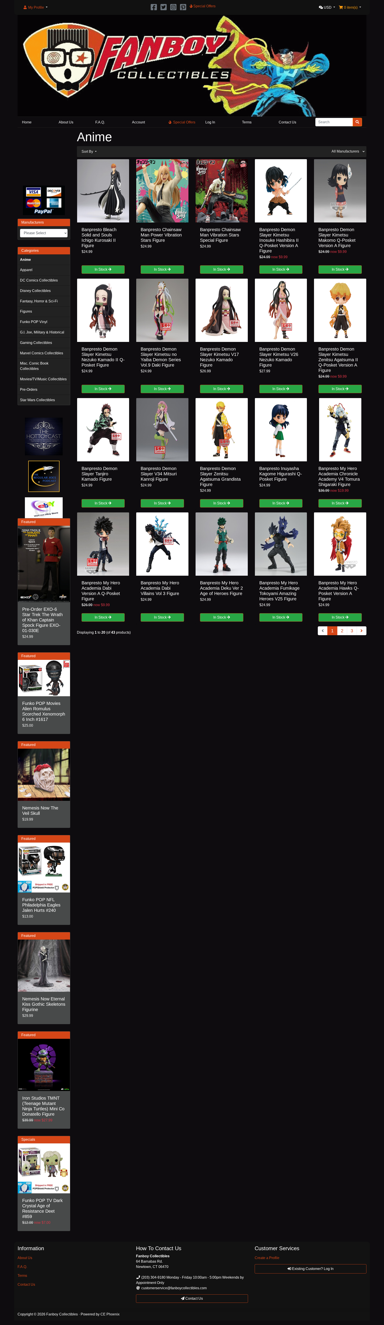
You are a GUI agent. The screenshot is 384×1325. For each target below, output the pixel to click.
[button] (35, 7)
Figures (26, 311)
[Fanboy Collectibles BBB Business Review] (44, 156)
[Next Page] (361, 630)
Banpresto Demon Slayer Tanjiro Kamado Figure (99, 474)
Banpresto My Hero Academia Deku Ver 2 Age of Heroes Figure (221, 588)
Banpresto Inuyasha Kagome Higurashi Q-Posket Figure (280, 474)
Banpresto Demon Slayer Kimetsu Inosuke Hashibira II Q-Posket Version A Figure (279, 240)
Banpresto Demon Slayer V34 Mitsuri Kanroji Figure (159, 474)
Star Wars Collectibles (37, 400)
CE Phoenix (110, 1314)
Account (138, 122)
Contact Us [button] (193, 1298)
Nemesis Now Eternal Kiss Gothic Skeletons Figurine (43, 1004)
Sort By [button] (88, 151)
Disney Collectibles (35, 291)
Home (27, 122)
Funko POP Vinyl (33, 322)
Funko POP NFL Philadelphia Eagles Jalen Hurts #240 (41, 905)
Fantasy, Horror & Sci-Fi (39, 301)
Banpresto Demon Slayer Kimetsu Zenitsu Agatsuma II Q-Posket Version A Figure (338, 360)
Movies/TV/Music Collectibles (43, 379)
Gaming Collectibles (36, 343)
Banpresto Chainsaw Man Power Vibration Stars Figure (161, 235)
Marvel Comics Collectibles (41, 353)
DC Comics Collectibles (39, 280)
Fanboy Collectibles (62, 1314)
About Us (66, 122)
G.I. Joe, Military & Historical (42, 332)
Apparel (26, 270)
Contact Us (287, 122)
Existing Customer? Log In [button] (312, 1269)
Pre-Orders (28, 389)
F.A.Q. (100, 122)
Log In (210, 122)
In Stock (101, 269)
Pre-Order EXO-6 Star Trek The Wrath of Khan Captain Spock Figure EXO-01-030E (42, 620)
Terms (247, 122)
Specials (28, 1139)
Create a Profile (267, 1258)
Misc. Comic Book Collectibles (34, 366)
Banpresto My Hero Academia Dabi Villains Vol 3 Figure (160, 588)
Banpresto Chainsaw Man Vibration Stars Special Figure (220, 235)
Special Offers (184, 122)
